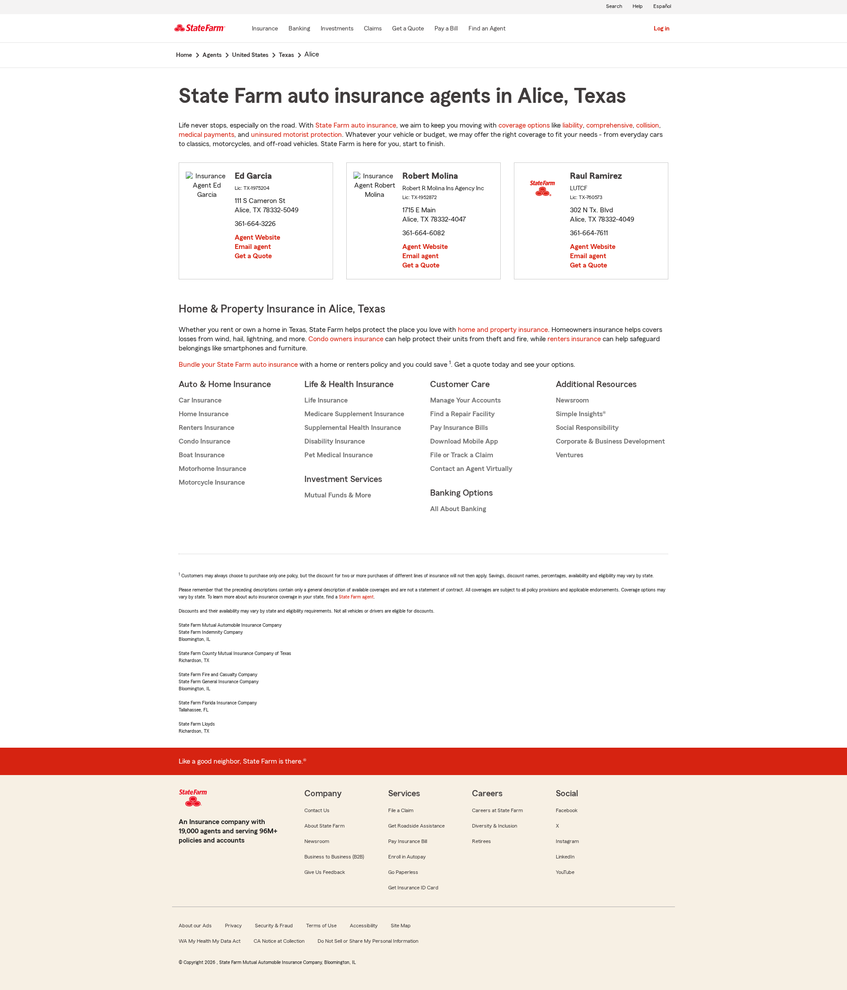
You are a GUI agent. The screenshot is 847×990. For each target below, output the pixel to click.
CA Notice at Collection (279, 941)
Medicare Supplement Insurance (354, 414)
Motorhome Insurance (212, 468)
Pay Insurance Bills (459, 427)
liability (572, 125)
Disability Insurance (334, 441)
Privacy (233, 925)
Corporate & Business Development (610, 441)
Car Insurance (200, 400)
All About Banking (458, 508)
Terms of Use (321, 925)
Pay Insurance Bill (407, 841)
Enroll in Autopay (407, 856)
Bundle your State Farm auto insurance (238, 364)
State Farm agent (356, 596)
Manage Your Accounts (465, 400)
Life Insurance (326, 400)
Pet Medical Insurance (338, 455)
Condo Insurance (204, 441)
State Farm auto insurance (355, 125)
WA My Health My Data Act (209, 941)
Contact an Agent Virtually (471, 468)
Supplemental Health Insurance (352, 427)
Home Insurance (204, 414)
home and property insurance (503, 329)
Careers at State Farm (497, 810)
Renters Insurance (206, 427)
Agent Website (257, 237)
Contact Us (317, 810)
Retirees (481, 841)
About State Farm (324, 825)
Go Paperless (403, 872)
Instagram (567, 841)
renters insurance (574, 339)
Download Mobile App (464, 441)
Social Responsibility (587, 427)
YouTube (565, 872)
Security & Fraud (274, 925)
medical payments (206, 134)
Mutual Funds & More (337, 495)
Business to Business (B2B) (334, 856)
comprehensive (609, 125)
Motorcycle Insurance (212, 482)
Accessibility (364, 925)
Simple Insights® (581, 414)
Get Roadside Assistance (416, 825)
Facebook (566, 810)
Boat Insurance (202, 455)
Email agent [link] (253, 246)
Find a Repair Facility (462, 414)
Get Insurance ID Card (413, 887)
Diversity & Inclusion (494, 825)
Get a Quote (253, 256)
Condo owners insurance (345, 339)
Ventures (569, 455)
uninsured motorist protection (296, 134)
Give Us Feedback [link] (324, 872)
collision (647, 125)
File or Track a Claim (461, 455)
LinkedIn (565, 856)
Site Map (401, 925)
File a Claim (400, 810)
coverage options (524, 125)
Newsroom (572, 400)
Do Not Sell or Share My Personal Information (368, 941)
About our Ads (195, 925)
